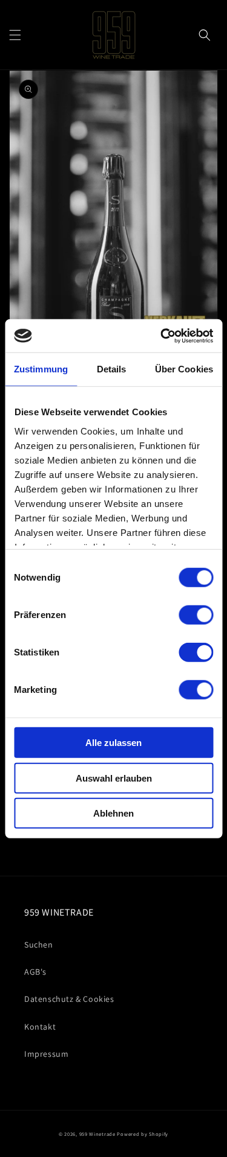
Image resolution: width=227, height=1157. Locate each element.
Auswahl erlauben (114, 778)
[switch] (196, 615)
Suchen (38, 944)
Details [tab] (112, 369)
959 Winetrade (97, 1133)
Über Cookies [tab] (184, 369)
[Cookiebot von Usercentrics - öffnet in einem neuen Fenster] (161, 335)
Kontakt (40, 1026)
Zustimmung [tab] (41, 369)
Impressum (46, 1053)
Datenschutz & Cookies (69, 998)
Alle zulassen (113, 743)
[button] (15, 35)
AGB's (35, 971)
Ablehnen (113, 813)
